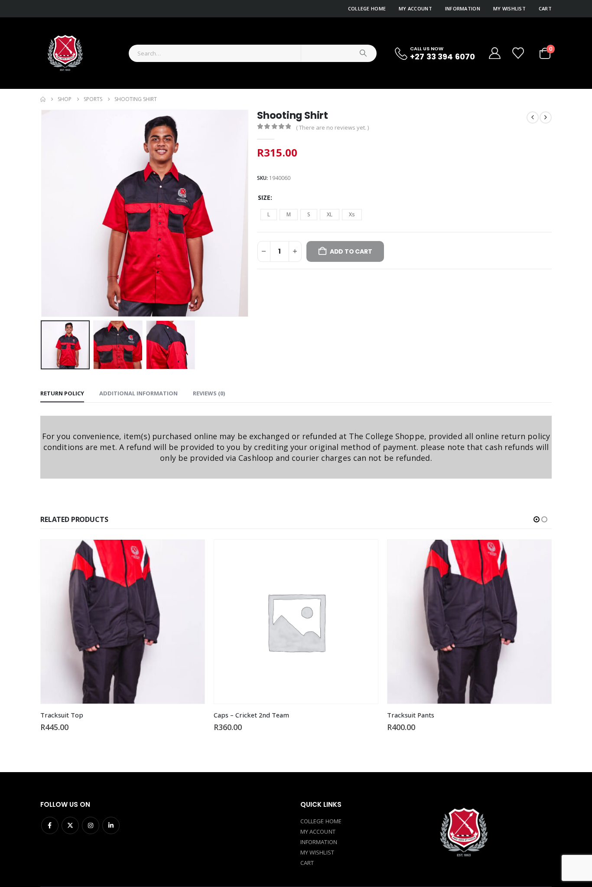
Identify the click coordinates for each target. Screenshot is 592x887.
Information (462, 8)
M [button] (288, 214)
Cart (545, 8)
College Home (367, 8)
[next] (546, 117)
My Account (415, 8)
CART (307, 863)
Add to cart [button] (219, 554)
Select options (46, 554)
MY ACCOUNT (317, 831)
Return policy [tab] (62, 393)
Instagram (90, 825)
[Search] (363, 53)
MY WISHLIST (317, 852)
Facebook (50, 825)
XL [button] (329, 214)
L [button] (268, 214)
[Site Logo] (64, 53)
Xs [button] (352, 214)
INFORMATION (318, 842)
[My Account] (494, 53)
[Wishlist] (519, 53)
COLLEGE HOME (321, 821)
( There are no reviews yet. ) (332, 127)
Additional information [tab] (138, 393)
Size (264, 197)
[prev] (533, 117)
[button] (42, 213)
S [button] (308, 214)
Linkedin (111, 825)
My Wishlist (509, 8)
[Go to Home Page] (43, 99)
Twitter (70, 825)
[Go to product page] (152, 622)
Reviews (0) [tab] (209, 393)
